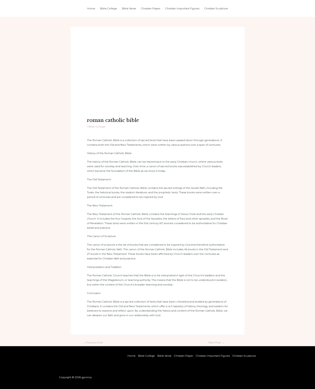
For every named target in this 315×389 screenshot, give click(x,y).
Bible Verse (129, 8)
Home (91, 8)
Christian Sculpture (216, 8)
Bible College (108, 8)
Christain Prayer (150, 8)
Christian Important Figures (182, 8)
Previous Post (93, 342)
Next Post (216, 342)
